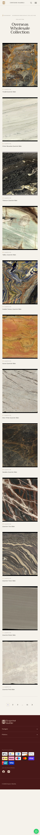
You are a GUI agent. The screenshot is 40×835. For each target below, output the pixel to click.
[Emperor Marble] (3, 2)
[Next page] (32, 704)
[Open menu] (36, 3)
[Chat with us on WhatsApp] (36, 831)
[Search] (31, 2)
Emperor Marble (17, 2)
